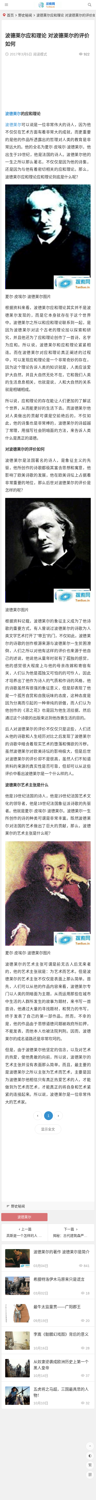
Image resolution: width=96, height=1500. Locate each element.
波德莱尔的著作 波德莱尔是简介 (61, 1252)
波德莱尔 (13, 114)
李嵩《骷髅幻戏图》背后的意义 (61, 1334)
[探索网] (48, 7)
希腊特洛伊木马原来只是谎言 (59, 1279)
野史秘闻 (25, 15)
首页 (10, 15)
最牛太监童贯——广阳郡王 (57, 1307)
